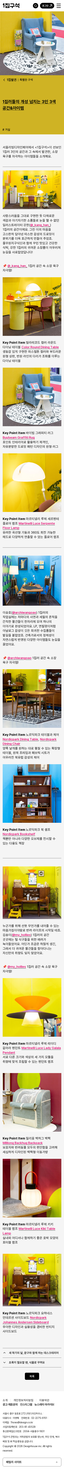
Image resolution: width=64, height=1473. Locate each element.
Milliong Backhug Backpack (23, 1143)
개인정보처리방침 (23, 1400)
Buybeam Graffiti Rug (19, 437)
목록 (32, 1376)
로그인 (45, 5)
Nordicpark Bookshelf (19, 834)
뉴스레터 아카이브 (44, 1404)
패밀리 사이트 (14, 1462)
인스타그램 (26, 1404)
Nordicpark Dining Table (20, 739)
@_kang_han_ (40, 225)
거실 (7, 130)
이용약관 (44, 1400)
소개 (5, 1400)
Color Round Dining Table (40, 347)
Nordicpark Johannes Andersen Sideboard (26, 1319)
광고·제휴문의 (10, 1404)
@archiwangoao (24, 612)
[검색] (35, 5)
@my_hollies (21, 935)
